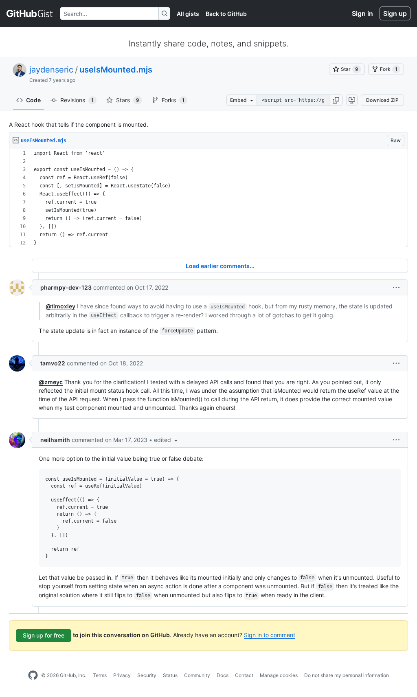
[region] (208, 198)
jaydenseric (51, 70)
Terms (100, 675)
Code (33, 100)
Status (170, 675)
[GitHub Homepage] (33, 675)
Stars (127, 100)
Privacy (122, 675)
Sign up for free (43, 635)
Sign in (362, 13)
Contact (244, 675)
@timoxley (60, 306)
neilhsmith (55, 439)
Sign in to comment (269, 634)
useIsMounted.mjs (115, 70)
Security (146, 675)
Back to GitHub (226, 13)
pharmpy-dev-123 (66, 287)
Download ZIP (382, 100)
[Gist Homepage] (30, 13)
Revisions (77, 100)
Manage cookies (279, 675)
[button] (336, 100)
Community (197, 675)
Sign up (395, 13)
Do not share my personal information (346, 675)
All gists (188, 13)
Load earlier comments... (220, 265)
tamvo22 (52, 363)
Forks (173, 100)
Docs (222, 675)
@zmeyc (51, 381)
